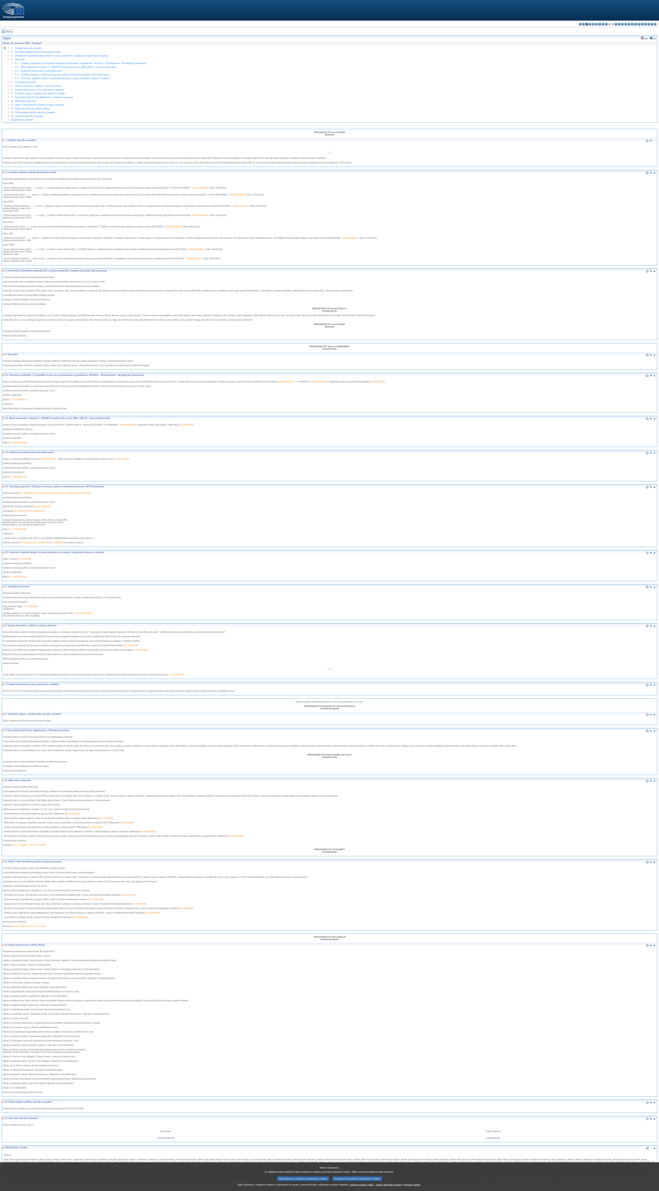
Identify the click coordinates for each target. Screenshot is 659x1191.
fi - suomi (652, 24)
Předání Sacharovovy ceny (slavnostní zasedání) (39, 89)
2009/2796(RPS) (196, 249)
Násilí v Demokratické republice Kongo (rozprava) (39, 105)
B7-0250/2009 (105, 818)
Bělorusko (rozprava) (25, 101)
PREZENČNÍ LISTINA (22, 120)
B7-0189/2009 (40, 493)
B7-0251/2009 (127, 822)
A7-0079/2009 (377, 382)
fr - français (606, 24)
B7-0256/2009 (236, 836)
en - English (603, 24)
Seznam (8, 31)
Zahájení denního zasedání (28, 48)
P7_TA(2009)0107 (17, 399)
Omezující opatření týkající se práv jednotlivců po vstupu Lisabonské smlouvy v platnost (65, 78)
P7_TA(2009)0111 (17, 577)
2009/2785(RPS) (350, 238)
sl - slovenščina (648, 24)
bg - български (580, 24)
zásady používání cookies (388, 1184)
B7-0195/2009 (186, 908)
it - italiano (616, 24)
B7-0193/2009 (139, 904)
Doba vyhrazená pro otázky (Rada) (32, 108)
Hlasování (20, 59)
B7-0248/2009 (72, 814)
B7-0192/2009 (55, 493)
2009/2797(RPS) (240, 206)
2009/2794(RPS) (173, 226)
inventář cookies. (412, 1184)
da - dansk (590, 24)
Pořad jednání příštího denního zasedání (35, 112)
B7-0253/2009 (95, 827)
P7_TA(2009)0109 (17, 477)
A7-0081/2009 (186, 425)
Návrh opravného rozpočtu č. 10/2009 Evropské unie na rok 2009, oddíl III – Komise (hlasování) (68, 67)
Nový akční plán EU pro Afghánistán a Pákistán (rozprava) (44, 97)
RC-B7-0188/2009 (42, 506)
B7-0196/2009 (69, 493)
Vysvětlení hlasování (25, 82)
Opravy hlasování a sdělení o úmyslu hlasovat (38, 86)
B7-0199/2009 (84, 493)
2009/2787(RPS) (200, 188)
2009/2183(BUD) (319, 382)
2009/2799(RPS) (200, 215)
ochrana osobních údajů (361, 1184)
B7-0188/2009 (26, 493)
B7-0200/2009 (152, 913)
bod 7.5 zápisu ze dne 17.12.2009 (29, 926)
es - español (583, 24)
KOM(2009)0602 (286, 382)
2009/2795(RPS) (194, 258)
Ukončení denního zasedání (29, 116)
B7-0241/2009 (80, 917)
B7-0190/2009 (95, 899)
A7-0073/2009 (121, 459)
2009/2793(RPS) (237, 195)
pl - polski (635, 24)
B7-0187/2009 (128, 895)
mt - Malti (629, 24)
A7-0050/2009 (176, 674)
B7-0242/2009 (25, 559)
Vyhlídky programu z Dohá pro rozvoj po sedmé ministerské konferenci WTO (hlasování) (65, 74)
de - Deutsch (593, 24)
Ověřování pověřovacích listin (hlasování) (41, 71)
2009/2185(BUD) (127, 425)
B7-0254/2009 (148, 831)
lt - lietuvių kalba (622, 24)
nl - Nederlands (632, 24)
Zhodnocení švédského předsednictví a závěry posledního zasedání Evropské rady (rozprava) (61, 55)
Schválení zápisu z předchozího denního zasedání (40, 93)
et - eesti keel (596, 24)
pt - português (639, 24)
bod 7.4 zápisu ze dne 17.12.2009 (29, 845)
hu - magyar (626, 24)
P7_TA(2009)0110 (17, 529)
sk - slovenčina (645, 24)
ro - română (642, 24)
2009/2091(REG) (48, 459)
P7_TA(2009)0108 (17, 442)
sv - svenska (655, 24)
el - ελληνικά (599, 24)
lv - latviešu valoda (619, 24)
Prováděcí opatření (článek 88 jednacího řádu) (38, 52)
